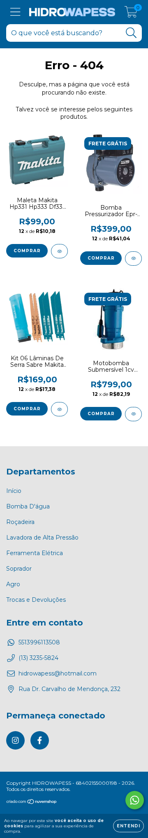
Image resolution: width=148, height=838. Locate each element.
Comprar (101, 258)
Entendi (128, 826)
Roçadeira (20, 522)
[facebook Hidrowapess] (39, 740)
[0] (131, 14)
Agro (13, 584)
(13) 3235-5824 (38, 658)
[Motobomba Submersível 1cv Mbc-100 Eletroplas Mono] (133, 414)
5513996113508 (39, 642)
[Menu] (15, 12)
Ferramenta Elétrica (34, 553)
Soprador (19, 568)
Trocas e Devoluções (36, 599)
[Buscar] (131, 33)
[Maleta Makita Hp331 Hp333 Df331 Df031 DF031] (59, 251)
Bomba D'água (28, 506)
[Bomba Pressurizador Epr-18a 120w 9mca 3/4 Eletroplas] (133, 258)
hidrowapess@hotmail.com (57, 673)
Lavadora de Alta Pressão (42, 537)
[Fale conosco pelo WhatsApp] (134, 800)
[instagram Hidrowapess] (15, 740)
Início (13, 491)
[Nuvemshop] (32, 803)
